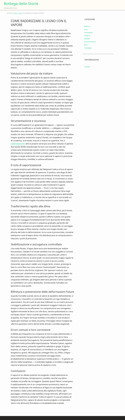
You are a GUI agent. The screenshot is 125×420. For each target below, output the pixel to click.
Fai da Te (87, 35)
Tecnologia (88, 48)
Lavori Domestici (90, 42)
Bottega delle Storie (21, 3)
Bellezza (87, 26)
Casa (85, 29)
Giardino (87, 39)
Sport (86, 45)
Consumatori (88, 32)
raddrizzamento (18, 143)
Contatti (87, 67)
